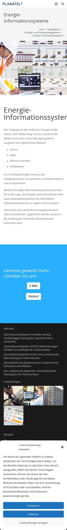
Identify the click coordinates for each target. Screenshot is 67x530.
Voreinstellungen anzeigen (33, 522)
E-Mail (33, 286)
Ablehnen (33, 514)
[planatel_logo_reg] (12, 3)
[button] (62, 447)
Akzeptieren (33, 505)
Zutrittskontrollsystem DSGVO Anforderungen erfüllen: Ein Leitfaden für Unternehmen (31, 348)
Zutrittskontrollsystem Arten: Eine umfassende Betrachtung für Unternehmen (31, 356)
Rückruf (33, 296)
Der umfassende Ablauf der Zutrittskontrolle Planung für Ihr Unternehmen (30, 372)
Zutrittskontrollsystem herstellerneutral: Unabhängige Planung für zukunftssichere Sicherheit (28, 338)
